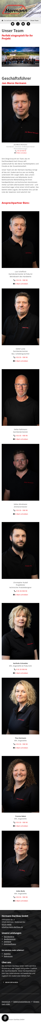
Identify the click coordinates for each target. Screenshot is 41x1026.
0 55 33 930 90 (21, 151)
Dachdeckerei (9, 937)
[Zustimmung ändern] (5, 1018)
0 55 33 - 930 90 (21, 280)
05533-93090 (6, 924)
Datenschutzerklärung (21, 1002)
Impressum (6, 1002)
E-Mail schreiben (21, 153)
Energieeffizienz (10, 944)
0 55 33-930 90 (21, 591)
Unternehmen (23, 20)
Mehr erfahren (11, 982)
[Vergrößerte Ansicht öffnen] (20, 57)
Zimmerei (7, 941)
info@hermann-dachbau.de (12, 927)
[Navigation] (35, 9)
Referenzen (8, 956)
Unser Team (34, 20)
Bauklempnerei (9, 939)
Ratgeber (7, 954)
